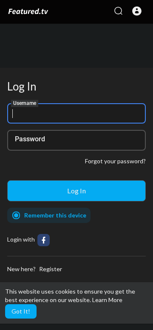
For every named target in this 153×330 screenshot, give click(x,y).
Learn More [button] (107, 299)
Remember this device (55, 215)
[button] (136, 11)
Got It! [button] (20, 311)
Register (50, 268)
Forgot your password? (115, 161)
